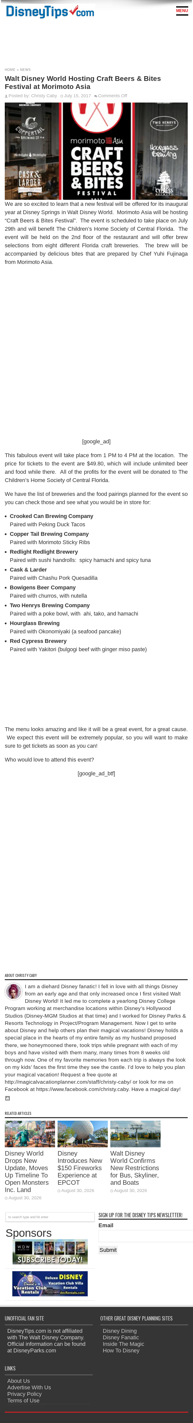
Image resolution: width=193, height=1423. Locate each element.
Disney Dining (120, 1331)
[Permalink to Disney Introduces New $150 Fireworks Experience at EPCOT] (83, 1145)
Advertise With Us (29, 1387)
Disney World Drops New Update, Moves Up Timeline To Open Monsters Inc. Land (27, 1171)
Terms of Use (23, 1400)
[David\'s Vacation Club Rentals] (50, 1294)
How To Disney (121, 1350)
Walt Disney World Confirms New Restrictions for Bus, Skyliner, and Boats (134, 1168)
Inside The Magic (123, 1344)
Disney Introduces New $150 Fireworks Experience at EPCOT (80, 1168)
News (25, 70)
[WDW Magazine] (50, 1262)
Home (10, 70)
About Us (18, 1381)
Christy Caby (44, 95)
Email (106, 1225)
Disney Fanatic (121, 1337)
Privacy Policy (24, 1394)
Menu (182, 11)
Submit (108, 1250)
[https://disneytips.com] (50, 12)
